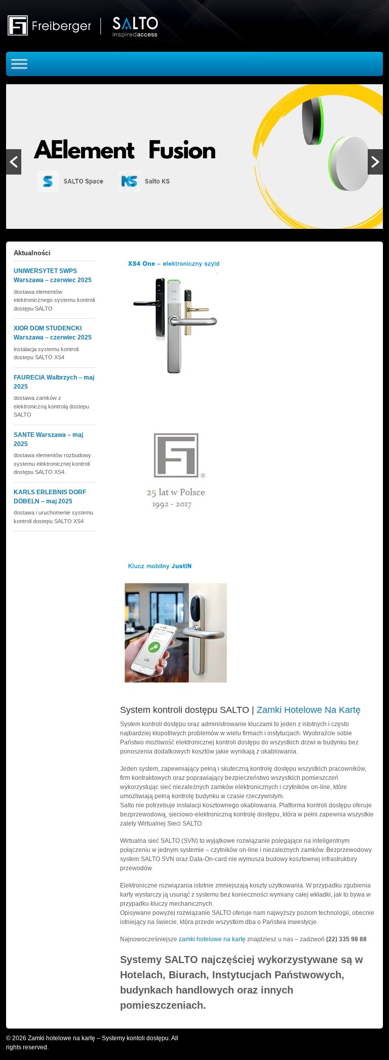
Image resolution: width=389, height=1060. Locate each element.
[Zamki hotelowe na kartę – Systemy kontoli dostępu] (89, 25)
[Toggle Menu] (19, 64)
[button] (13, 162)
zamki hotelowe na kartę (212, 939)
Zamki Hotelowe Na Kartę (309, 710)
